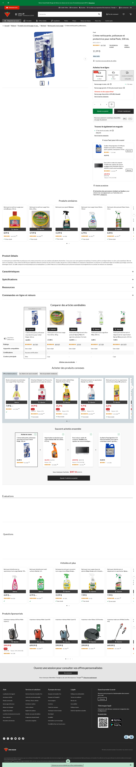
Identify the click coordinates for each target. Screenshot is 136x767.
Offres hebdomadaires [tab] (10, 373)
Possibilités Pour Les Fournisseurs (56, 724)
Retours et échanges (8, 707)
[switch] (6, 338)
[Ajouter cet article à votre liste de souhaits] (111, 104)
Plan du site (73, 700)
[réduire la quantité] (106, 104)
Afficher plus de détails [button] (67, 362)
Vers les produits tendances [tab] (48, 373)
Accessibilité (74, 704)
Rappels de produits (8, 710)
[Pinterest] (19, 738)
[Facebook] (4, 738)
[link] (100, 45)
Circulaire (29, 21)
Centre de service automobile (33, 697)
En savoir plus (102, 714)
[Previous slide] (3, 3)
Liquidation (56, 21)
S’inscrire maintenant (90, 677)
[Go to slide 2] (48, 83)
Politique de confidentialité (77, 694)
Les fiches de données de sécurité (11, 714)
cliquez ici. (103, 194)
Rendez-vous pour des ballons (33, 714)
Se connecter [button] (125, 7)
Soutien (83, 7)
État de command (113, 14)
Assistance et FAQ (7, 697)
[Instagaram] (12, 738)
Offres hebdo (42, 21)
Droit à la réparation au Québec (78, 710)
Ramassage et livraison (8, 704)
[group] (40, 408)
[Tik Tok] (23, 738)
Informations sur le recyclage (55, 720)
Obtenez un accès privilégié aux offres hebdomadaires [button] (67, 765)
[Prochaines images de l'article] (85, 59)
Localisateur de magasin (9, 694)
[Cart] (131, 14)
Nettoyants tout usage (55, 25)
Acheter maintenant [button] (124, 111)
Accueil (6, 25)
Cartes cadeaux (29, 707)
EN (131, 7)
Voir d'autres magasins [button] (101, 96)
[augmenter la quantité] (94, 104)
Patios (66, 21)
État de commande (7, 700)
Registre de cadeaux (31, 710)
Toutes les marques (53, 707)
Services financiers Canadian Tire (34, 694)
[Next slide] (133, 3)
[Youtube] (15, 738)
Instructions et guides (31, 720)
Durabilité (50, 717)
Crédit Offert (64, 7)
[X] (8, 738)
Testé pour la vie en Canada (55, 710)
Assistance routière (30, 704)
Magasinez (92, 3)
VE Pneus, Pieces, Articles (32, 700)
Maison (13, 25)
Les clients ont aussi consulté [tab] (28, 373)
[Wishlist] (124, 14)
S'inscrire (102, 699)
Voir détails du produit (113, 46)
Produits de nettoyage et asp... (28, 25)
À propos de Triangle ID (53, 697)
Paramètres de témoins (9, 720)
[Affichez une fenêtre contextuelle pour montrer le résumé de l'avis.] (117, 171)
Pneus (74, 21)
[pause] (8, 3)
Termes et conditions (76, 697)
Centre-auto (109, 21)
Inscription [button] (74, 7)
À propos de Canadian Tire (54, 694)
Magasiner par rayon (13, 21)
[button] (99, 14)
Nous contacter (7, 717)
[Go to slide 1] (42, 83)
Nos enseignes (52, 700)
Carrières (50, 704)
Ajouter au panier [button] (102, 111)
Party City (98, 21)
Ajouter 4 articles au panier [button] (69, 478)
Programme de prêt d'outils (32, 717)
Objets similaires (127, 46)
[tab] (99, 76)
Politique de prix (75, 707)
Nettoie (43, 25)
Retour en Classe (86, 21)
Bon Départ (51, 714)
